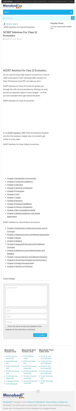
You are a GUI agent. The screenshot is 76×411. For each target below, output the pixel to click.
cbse (15, 24)
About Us (31, 402)
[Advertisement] (26, 55)
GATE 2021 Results (11, 384)
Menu (6, 12)
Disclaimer (40, 402)
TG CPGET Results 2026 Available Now (61, 27)
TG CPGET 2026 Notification (55, 1)
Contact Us (62, 402)
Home (8, 24)
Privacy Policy (51, 402)
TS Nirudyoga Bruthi (12, 381)
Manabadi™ (8, 402)
